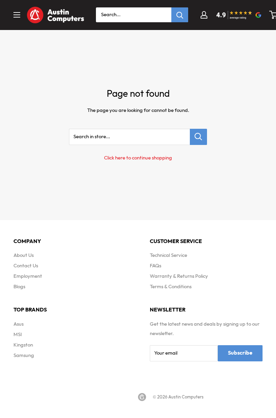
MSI (17, 334)
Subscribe (240, 353)
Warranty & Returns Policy (179, 276)
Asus (18, 324)
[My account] (204, 15)
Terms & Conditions (171, 286)
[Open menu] (16, 15)
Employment (27, 276)
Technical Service (168, 255)
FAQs (155, 265)
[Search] (179, 14)
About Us (23, 255)
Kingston (23, 345)
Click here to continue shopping (138, 157)
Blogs (19, 286)
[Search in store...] (198, 137)
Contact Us (25, 265)
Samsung (23, 355)
